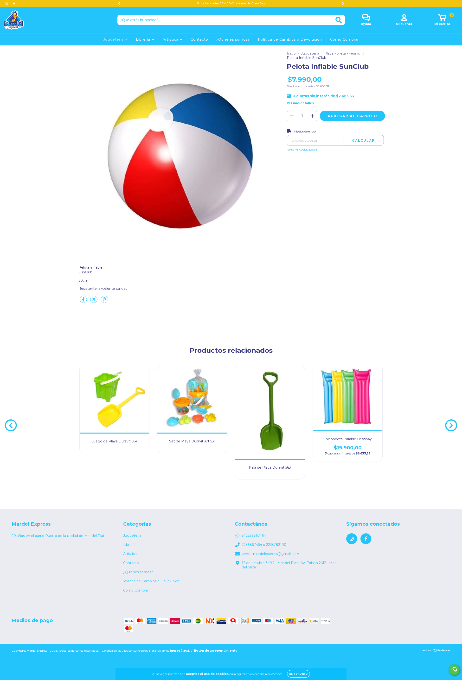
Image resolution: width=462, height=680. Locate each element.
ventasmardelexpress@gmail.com (270, 554)
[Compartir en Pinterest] (104, 301)
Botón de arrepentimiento (215, 650)
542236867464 (254, 535)
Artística (171, 39)
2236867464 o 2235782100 (264, 544)
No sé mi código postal (302, 149)
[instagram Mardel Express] (7, 3)
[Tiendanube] (435, 651)
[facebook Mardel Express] (14, 3)
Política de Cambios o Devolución (290, 39)
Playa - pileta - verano (342, 53)
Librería (143, 39)
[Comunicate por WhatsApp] (454, 669)
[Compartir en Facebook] (84, 301)
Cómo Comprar (344, 39)
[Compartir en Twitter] (94, 301)
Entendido (298, 673)
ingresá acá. (180, 650)
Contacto (199, 39)
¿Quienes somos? (233, 39)
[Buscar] (338, 20)
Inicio (291, 53)
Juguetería (114, 39)
